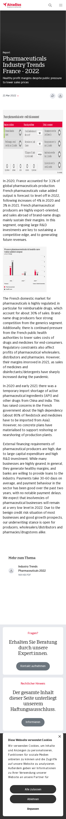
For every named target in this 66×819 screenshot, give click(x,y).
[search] (50, 5)
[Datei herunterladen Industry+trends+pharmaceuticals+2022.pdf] (11, 571)
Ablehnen (33, 799)
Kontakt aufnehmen (33, 666)
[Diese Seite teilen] (52, 96)
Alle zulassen (33, 789)
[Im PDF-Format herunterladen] (60, 96)
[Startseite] (12, 5)
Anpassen (33, 809)
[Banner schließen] (59, 737)
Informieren (33, 722)
